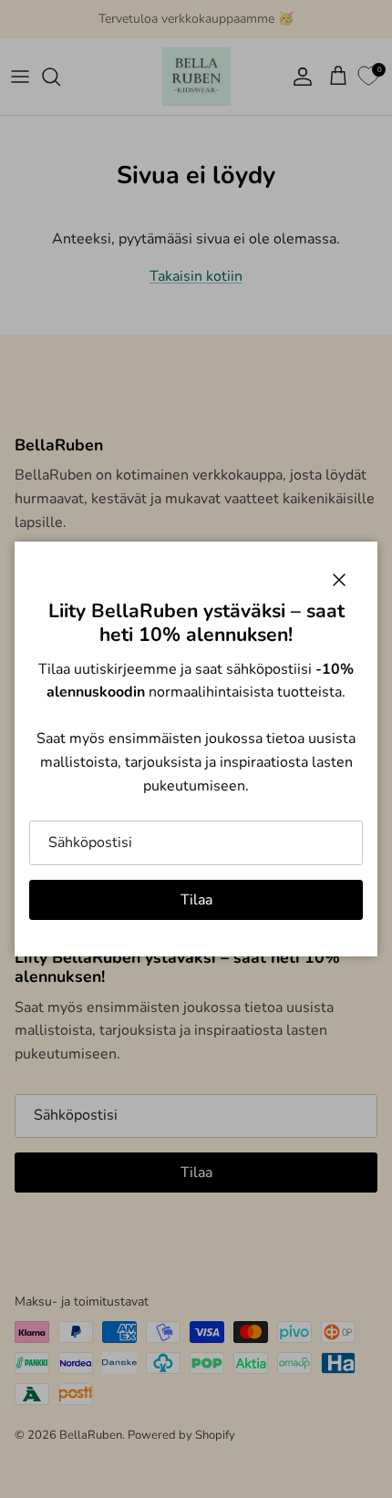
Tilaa (196, 900)
